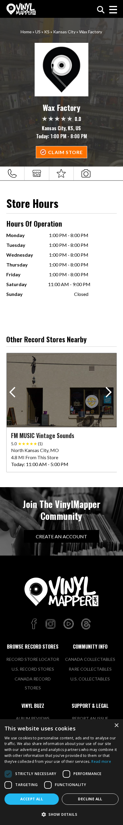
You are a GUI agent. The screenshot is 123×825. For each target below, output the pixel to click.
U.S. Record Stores (33, 669)
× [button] (116, 725)
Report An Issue (90, 718)
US (38, 31)
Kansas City (64, 31)
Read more (101, 761)
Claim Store (65, 152)
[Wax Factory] (61, 69)
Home (26, 31)
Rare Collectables (90, 669)
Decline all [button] (90, 799)
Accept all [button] (31, 799)
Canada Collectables (90, 659)
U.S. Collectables (90, 678)
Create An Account (61, 536)
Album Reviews (33, 718)
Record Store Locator (32, 659)
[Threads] (86, 624)
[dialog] (61, 772)
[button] (110, 393)
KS (47, 31)
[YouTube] (68, 624)
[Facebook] (35, 624)
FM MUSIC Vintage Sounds (42, 435)
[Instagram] (50, 624)
